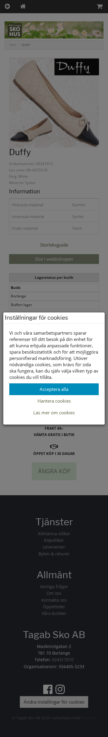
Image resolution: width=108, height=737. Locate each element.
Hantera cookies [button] (54, 401)
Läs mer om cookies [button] (54, 413)
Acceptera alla (54, 389)
